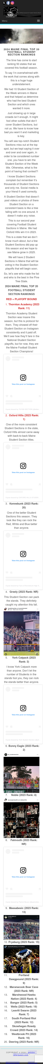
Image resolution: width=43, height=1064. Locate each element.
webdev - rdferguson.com (25, 1053)
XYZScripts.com (32, 1063)
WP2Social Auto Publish (12, 1063)
